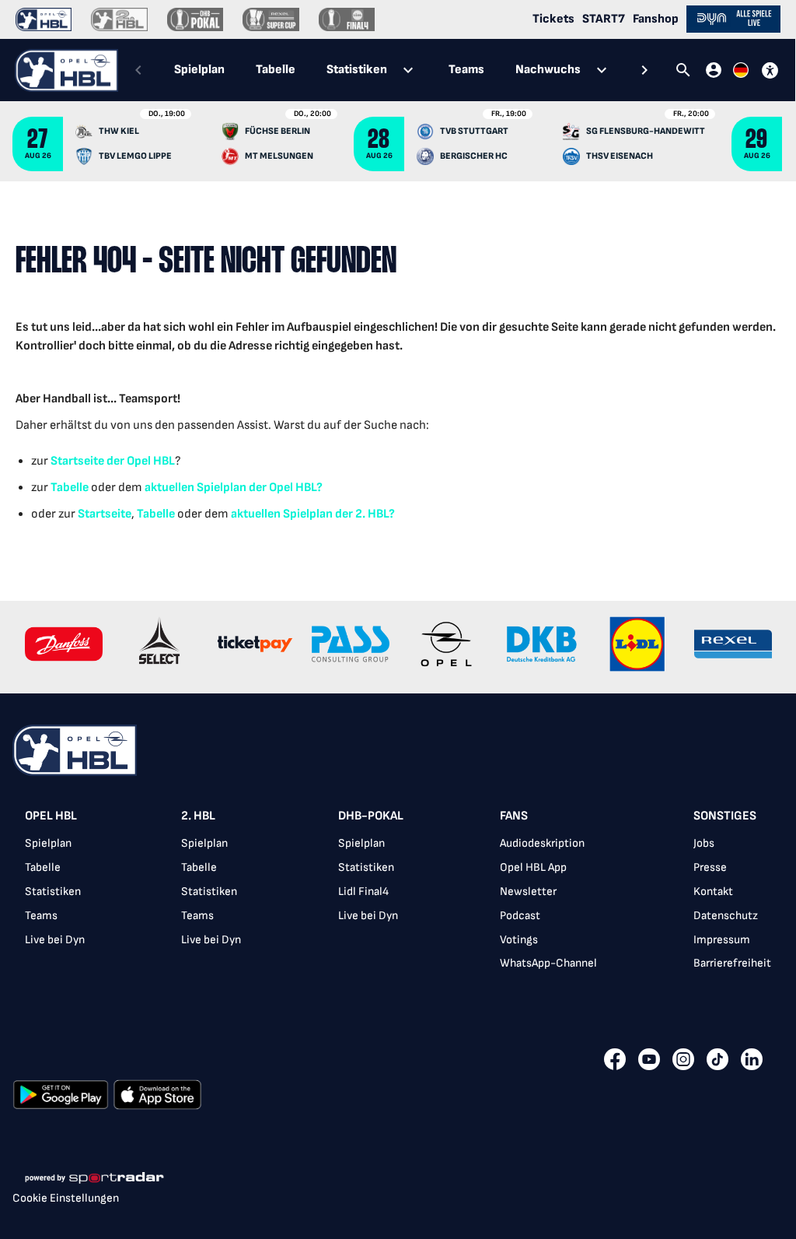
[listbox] (398, 895)
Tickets (553, 19)
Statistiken (53, 891)
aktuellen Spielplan (195, 487)
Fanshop (656, 19)
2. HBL (198, 816)
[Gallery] (398, 647)
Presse (710, 867)
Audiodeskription (542, 843)
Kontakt (713, 891)
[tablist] (391, 70)
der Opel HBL (139, 461)
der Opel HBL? (284, 487)
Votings (519, 939)
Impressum (721, 939)
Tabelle (70, 487)
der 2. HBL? (364, 514)
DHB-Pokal (370, 816)
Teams (41, 915)
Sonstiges (724, 816)
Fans (514, 816)
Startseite (77, 461)
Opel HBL (51, 816)
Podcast (520, 915)
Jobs (703, 843)
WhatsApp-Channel (548, 963)
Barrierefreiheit (732, 963)
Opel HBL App (533, 867)
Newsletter (528, 891)
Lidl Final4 (363, 891)
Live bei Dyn (55, 939)
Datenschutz (725, 915)
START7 (603, 19)
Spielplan (48, 843)
